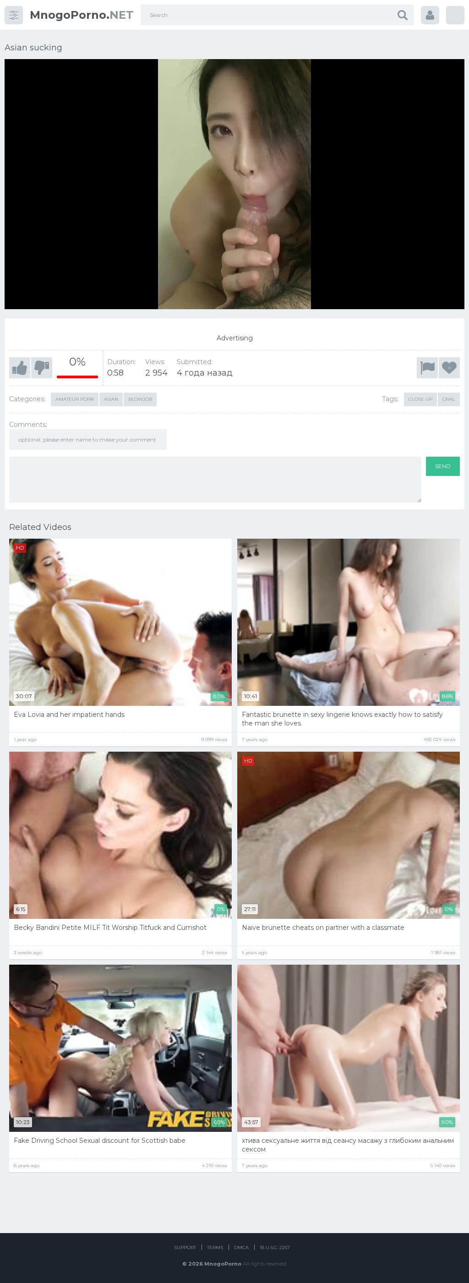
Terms (215, 1247)
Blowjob (140, 399)
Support (185, 1247)
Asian (111, 399)
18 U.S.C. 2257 (275, 1247)
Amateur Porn (74, 399)
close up (420, 399)
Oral (448, 399)
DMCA (241, 1247)
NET (82, 15)
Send (443, 466)
